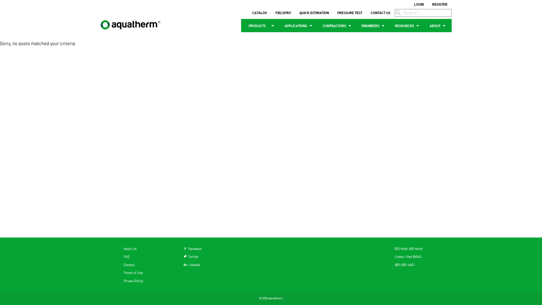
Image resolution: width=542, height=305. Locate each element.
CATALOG (259, 13)
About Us (130, 248)
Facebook (194, 248)
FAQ (126, 256)
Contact (129, 265)
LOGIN (419, 4)
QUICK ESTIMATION (314, 13)
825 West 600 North (409, 248)
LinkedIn (193, 265)
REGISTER (439, 4)
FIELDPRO (283, 13)
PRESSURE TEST (349, 13)
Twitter (192, 256)
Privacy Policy (133, 281)
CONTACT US (380, 13)
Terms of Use (133, 272)
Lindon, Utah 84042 (408, 256)
